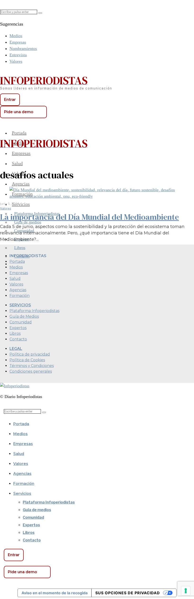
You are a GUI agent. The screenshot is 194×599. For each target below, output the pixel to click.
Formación (19, 295)
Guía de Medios (24, 316)
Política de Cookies (27, 360)
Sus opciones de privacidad (127, 592)
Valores (5, 208)
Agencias (17, 290)
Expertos (17, 328)
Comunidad (20, 322)
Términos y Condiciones (31, 365)
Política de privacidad (29, 354)
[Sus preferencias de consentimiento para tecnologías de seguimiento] (185, 590)
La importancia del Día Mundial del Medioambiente (89, 216)
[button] (40, 13)
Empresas (18, 273)
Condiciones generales (30, 371)
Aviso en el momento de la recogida (55, 592)
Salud (15, 278)
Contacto (18, 339)
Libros (15, 333)
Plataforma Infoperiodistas (34, 310)
